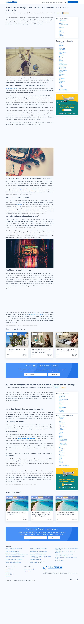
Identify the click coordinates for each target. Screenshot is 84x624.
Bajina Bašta (62, 81)
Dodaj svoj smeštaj (73, 2)
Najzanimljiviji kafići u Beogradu (61, 555)
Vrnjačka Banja (62, 68)
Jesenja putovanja (63, 24)
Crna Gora (61, 42)
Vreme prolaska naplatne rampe (12, 551)
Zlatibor (61, 44)
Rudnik (60, 84)
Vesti (15, 334)
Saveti (66, 12)
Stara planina (62, 49)
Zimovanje (61, 37)
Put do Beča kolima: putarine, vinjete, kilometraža (40, 556)
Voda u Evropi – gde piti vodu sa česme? (38, 553)
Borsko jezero (62, 67)
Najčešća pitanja (10, 573)
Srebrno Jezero (62, 52)
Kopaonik (61, 63)
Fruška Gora (62, 48)
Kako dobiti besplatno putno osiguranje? (14, 559)
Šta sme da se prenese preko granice (13, 553)
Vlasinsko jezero (63, 64)
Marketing (8, 576)
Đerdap (61, 60)
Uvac (60, 56)
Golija (60, 82)
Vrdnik (60, 53)
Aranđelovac (62, 74)
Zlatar (60, 85)
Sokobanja (61, 55)
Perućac (61, 88)
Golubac (61, 71)
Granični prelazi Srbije (10, 549)
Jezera (60, 26)
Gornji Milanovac (63, 89)
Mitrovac (61, 75)
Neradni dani (19, 548)
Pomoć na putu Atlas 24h (11, 548)
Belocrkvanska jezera (64, 90)
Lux (60, 28)
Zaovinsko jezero (63, 66)
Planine (60, 30)
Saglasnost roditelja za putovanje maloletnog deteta (17, 554)
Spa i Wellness (62, 33)
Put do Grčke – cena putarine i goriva (38, 554)
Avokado (33, 580)
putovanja (19, 204)
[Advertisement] (29, 36)
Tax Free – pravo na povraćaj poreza (13, 562)
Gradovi (61, 23)
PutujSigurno (9, 13)
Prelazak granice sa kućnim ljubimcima (38, 551)
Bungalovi (61, 35)
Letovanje (61, 27)
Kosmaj (61, 57)
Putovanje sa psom (11, 88)
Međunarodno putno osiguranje (12, 557)
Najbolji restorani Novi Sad (35, 562)
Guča (60, 77)
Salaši (60, 34)
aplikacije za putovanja (36, 314)
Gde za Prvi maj (44, 549)
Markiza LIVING (33, 557)
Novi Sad (61, 62)
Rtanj (60, 59)
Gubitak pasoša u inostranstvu (12, 561)
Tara (60, 46)
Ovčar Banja (62, 78)
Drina (60, 79)
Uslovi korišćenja (10, 574)
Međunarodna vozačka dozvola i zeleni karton (15, 556)
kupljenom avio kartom (27, 190)
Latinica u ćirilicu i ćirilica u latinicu (37, 561)
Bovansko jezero (63, 70)
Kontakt (7, 571)
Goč (60, 73)
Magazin (15, 13)
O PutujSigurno (9, 569)
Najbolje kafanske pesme (35, 559)
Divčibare (61, 45)
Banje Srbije (62, 22)
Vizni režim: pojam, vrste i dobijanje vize (38, 548)
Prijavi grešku (27, 571)
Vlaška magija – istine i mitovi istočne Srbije (64, 554)
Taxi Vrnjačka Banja (59, 560)
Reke (60, 31)
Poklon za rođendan (41, 557)
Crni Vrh (61, 86)
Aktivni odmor (62, 20)
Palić (60, 51)
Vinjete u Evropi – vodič (35, 549)
